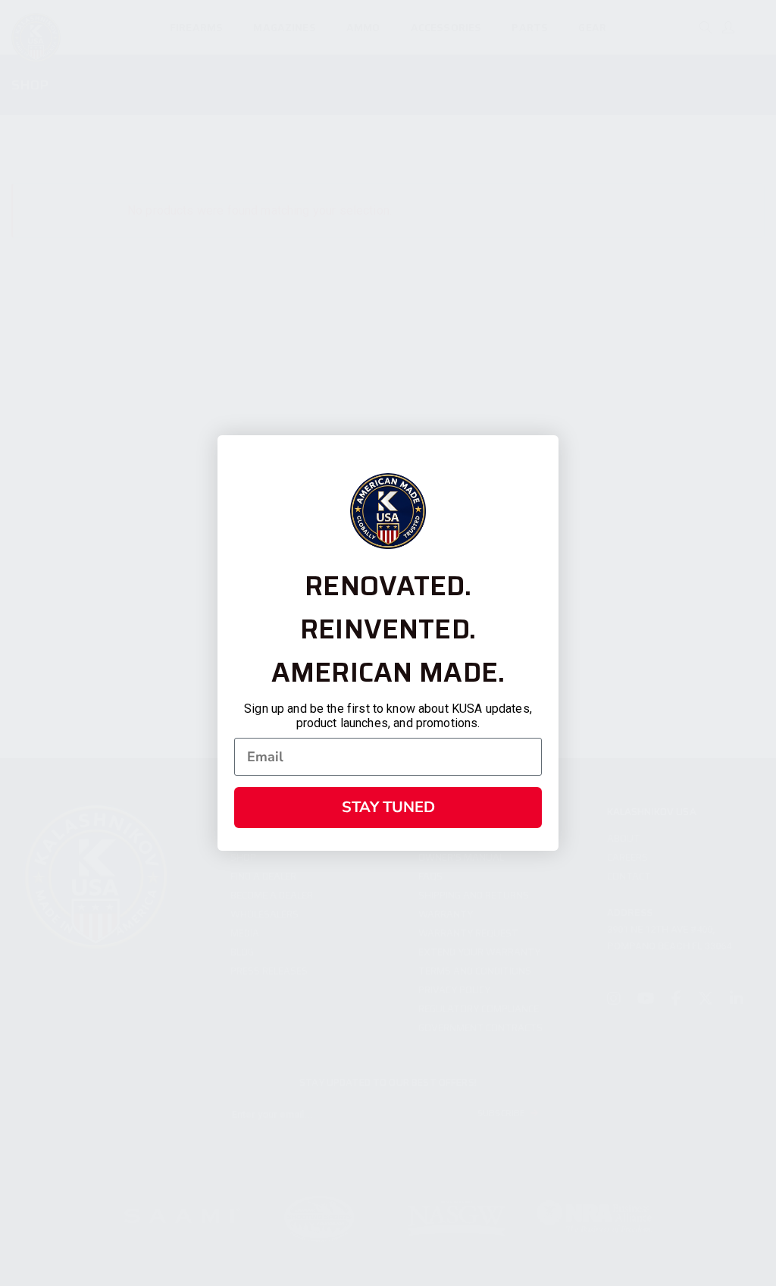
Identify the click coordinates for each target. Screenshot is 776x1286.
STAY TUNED (388, 807)
